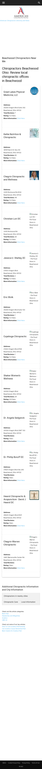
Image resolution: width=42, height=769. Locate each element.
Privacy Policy (26, 763)
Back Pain (5, 613)
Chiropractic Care (11, 602)
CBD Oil (4, 620)
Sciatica (4, 618)
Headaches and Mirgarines (11, 616)
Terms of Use (36, 763)
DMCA (4, 763)
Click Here (21, 118)
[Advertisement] (21, 35)
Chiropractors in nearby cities (16, 596)
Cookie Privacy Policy (14, 763)
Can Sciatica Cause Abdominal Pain (14, 628)
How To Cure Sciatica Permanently (13, 626)
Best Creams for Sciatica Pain (12, 631)
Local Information (28, 602)
